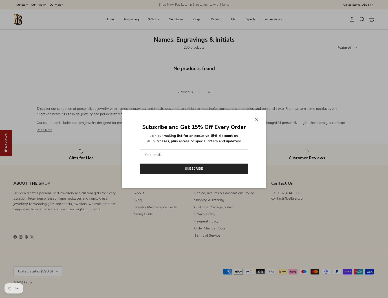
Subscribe (194, 169)
